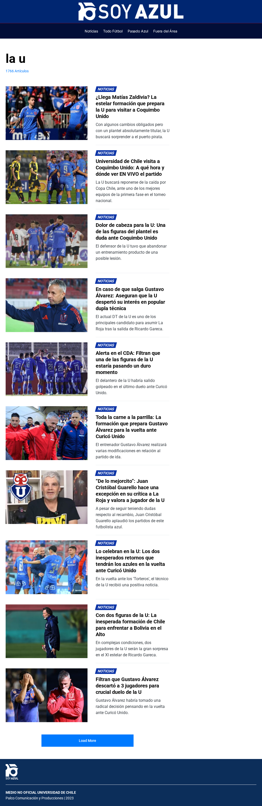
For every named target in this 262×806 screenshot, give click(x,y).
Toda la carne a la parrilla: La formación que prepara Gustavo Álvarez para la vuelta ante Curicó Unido (132, 426)
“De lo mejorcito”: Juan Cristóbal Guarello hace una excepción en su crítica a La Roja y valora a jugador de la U (130, 490)
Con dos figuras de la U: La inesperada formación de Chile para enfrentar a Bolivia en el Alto (130, 624)
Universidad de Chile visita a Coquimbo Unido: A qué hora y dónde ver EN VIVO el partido (130, 167)
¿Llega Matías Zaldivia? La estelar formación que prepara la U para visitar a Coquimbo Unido (130, 106)
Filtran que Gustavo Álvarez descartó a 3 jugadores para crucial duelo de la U (127, 685)
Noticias (106, 89)
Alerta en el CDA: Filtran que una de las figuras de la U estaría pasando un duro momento (128, 362)
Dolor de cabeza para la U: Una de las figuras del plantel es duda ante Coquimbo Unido (131, 231)
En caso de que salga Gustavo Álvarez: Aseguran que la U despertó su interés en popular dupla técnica (130, 298)
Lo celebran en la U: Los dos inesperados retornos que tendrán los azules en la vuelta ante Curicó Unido (130, 561)
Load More (87, 741)
